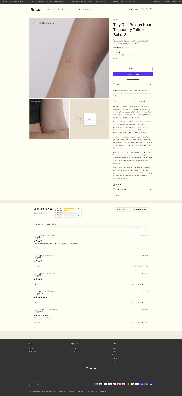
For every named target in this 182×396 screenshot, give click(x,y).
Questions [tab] (50, 224)
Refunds (114, 361)
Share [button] (117, 195)
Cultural (127, 40)
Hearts (133, 40)
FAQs (113, 351)
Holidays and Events (143, 40)
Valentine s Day (133, 43)
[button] (49, 9)
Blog (72, 355)
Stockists (32, 348)
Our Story (73, 348)
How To (114, 348)
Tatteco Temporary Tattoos (40, 391)
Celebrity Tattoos (118, 40)
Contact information (101, 391)
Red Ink (125, 43)
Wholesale (32, 351)
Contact (114, 355)
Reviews (73, 351)
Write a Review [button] (141, 209)
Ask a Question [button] (124, 209)
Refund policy (62, 391)
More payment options (133, 78)
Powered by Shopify (52, 391)
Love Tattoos (117, 43)
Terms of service (80, 391)
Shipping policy (90, 391)
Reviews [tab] (38, 224)
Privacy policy (70, 391)
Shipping (124, 55)
